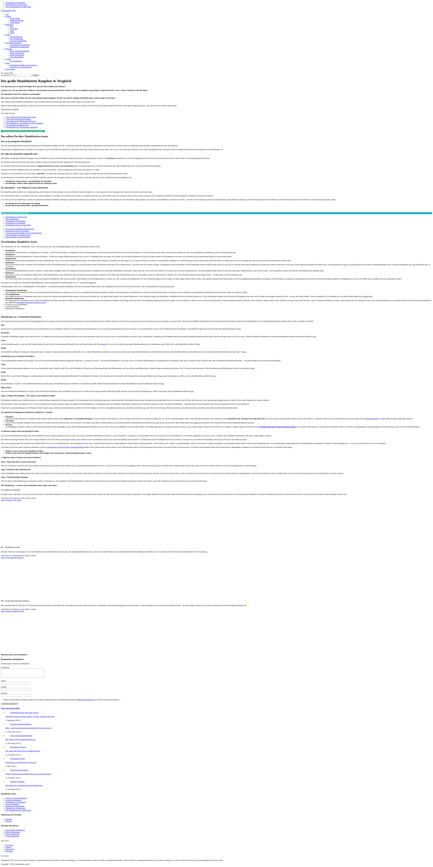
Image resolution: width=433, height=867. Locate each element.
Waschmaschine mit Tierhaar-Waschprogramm (277, 427)
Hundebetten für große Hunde (16, 217)
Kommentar (5, 667)
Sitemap (8, 847)
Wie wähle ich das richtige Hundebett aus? (20, 739)
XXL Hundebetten (12, 219)
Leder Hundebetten (12, 804)
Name (3, 681)
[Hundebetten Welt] (8, 11)
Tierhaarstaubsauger (371, 419)
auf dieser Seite (366, 296)
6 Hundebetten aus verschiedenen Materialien (21, 127)
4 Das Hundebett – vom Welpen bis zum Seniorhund (24, 123)
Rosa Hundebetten (16, 39)
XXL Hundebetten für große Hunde (18, 7)
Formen (8, 59)
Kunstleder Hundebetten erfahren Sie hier (31, 302)
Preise (7, 63)
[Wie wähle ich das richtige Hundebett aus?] (21, 736)
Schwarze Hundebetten (18, 41)
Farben (7, 35)
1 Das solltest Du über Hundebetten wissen (20, 117)
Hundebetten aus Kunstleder (15, 223)
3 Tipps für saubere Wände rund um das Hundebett (23, 233)
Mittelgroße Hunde (16, 21)
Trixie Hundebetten (17, 57)
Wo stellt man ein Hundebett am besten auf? (21, 762)
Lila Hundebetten (16, 37)
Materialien (9, 25)
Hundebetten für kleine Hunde (16, 5)
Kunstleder (14, 29)
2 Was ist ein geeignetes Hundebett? (18, 119)
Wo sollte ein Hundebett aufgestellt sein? (19, 229)
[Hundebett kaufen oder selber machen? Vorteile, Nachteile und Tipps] (24, 713)
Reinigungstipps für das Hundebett (17, 237)
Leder (12, 31)
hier (245, 292)
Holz (11, 27)
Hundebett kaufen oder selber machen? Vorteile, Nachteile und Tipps (29, 716)
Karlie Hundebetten (17, 55)
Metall (12, 33)
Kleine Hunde (15, 18)
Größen (8, 16)
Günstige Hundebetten (13, 800)
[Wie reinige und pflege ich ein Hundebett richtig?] (18, 747)
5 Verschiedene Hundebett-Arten (17, 125)
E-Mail (3, 687)
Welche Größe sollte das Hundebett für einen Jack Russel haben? (28, 774)
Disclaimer (9, 851)
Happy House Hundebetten (19, 51)
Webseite (4, 693)
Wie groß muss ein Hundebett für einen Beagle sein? (24, 785)
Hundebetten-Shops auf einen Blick (18, 225)
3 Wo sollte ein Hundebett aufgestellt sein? (20, 121)
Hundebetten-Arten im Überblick (17, 231)
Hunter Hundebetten (17, 53)
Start (7, 14)
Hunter (104, 344)
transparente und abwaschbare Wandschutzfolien (65, 447)
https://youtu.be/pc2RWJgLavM (12, 611)
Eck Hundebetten (16, 61)
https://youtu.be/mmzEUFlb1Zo (12, 558)
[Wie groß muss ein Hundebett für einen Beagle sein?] (17, 782)
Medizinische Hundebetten (19, 47)
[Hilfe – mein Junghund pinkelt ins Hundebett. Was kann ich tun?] (20, 724)
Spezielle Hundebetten (13, 43)
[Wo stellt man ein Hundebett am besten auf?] (17, 759)
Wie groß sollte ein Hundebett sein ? (18, 235)
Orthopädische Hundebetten (15, 3)
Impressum (9, 845)
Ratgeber (8, 821)
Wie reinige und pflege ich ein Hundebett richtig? (22, 751)
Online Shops (10, 69)
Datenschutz (9, 849)
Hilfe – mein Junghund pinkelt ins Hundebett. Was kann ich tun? (28, 728)
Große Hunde (15, 23)
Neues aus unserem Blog (10, 708)
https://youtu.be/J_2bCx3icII (11, 500)
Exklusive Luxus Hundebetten (21, 67)
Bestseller (8, 819)
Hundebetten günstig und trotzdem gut (23, 65)
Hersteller (8, 49)
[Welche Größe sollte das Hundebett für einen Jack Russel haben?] (19, 770)
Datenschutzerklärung (85, 700)
